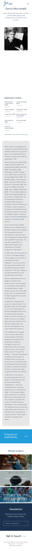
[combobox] (16, 523)
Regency (20, 545)
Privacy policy (12, 543)
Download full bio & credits (14, 134)
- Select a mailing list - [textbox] (12, 523)
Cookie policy (20, 543)
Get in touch (13, 536)
